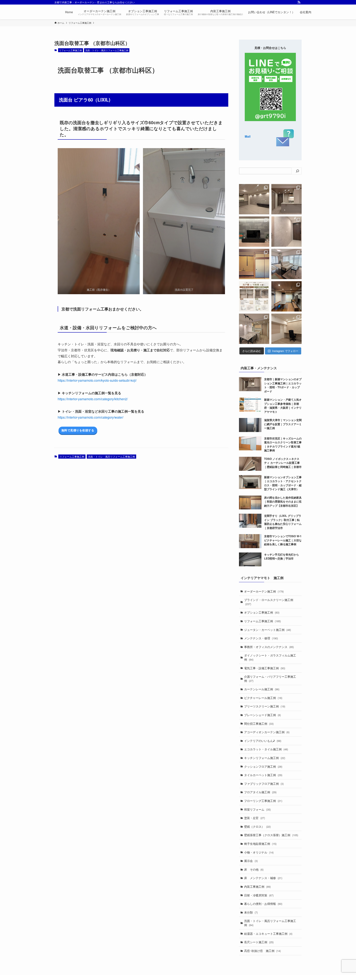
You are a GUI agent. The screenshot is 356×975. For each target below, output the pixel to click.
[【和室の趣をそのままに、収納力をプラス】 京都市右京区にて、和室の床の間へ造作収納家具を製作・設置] (254, 264)
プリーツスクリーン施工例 (264, 706)
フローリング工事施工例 (263, 801)
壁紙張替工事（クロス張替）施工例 (271, 835)
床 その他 (253, 869)
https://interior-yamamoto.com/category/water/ (90, 417)
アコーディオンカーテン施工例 (266, 732)
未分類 (251, 912)
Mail (248, 136)
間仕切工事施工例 (259, 723)
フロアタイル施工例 (260, 792)
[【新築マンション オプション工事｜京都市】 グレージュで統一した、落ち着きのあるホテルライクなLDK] (254, 329)
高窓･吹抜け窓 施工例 (262, 951)
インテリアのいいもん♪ (262, 741)
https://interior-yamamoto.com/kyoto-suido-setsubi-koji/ (97, 380)
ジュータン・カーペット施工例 (267, 630)
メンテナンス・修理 (261, 638)
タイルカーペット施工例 (263, 775)
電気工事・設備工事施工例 (264, 668)
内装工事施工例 (257, 886)
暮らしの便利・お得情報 (263, 904)
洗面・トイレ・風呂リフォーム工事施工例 (106, 50)
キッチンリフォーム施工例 (264, 758)
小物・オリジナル (259, 852)
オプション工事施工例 (261, 612)
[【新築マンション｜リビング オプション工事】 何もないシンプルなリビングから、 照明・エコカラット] (254, 199)
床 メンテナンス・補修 (263, 878)
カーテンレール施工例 (261, 689)
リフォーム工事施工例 (70, 50)
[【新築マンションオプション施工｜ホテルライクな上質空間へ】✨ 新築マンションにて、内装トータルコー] (254, 231)
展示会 (251, 861)
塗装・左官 (254, 818)
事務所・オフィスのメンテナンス (269, 647)
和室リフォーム (257, 809)
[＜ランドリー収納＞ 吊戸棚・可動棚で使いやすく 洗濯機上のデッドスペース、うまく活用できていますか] (254, 296)
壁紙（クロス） (257, 826)
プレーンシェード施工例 (262, 715)
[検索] (297, 171)
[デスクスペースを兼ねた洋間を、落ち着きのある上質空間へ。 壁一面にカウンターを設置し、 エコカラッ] (286, 329)
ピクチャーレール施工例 (263, 698)
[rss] (299, 2)
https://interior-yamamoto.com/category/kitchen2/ (93, 399)
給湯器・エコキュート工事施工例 (268, 933)
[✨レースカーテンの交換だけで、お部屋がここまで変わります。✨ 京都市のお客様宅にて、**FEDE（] (286, 264)
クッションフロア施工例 (263, 766)
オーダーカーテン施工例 (264, 591)
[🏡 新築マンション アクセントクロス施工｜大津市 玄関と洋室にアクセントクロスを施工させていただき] (286, 231)
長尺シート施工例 (259, 942)
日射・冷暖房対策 (259, 895)
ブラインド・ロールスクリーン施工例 (268, 602)
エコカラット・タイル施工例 (266, 749)
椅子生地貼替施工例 (260, 844)
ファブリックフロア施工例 (264, 783)
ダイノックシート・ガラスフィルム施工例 (270, 657)
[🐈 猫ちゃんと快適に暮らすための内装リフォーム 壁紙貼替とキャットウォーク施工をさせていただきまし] (286, 296)
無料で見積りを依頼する (77, 430)
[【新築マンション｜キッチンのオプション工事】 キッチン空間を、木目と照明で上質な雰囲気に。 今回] (286, 199)
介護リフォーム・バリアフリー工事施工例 (270, 678)
